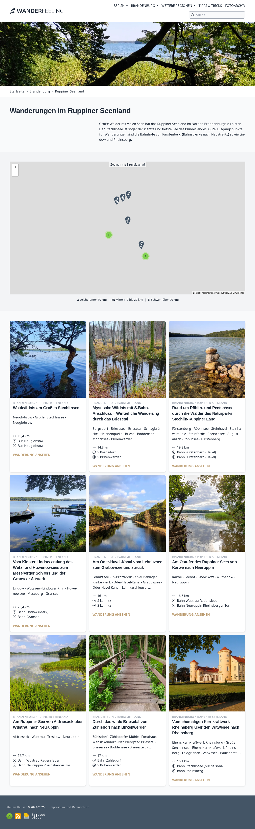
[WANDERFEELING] (36, 11)
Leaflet (196, 292)
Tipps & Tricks (210, 5)
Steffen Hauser (16, 807)
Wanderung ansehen (32, 455)
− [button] (15, 172)
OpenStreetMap (224, 292)
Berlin (119, 5)
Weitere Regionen (176, 5)
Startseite (17, 91)
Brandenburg (143, 5)
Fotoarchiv (235, 5)
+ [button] (15, 166)
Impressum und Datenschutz (69, 807)
